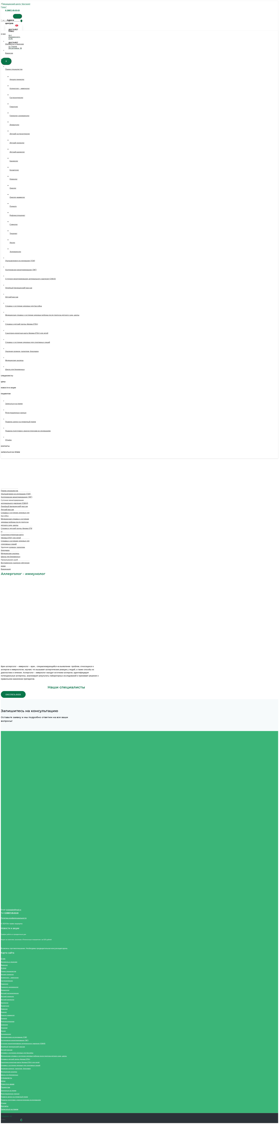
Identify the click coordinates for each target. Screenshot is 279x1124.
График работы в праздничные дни (13, 934)
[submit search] (21, 21)
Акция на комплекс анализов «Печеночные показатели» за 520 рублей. (26, 939)
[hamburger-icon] (17, 16)
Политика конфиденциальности (13, 918)
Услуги (4, 468)
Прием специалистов (10, 475)
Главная (5, 462)
